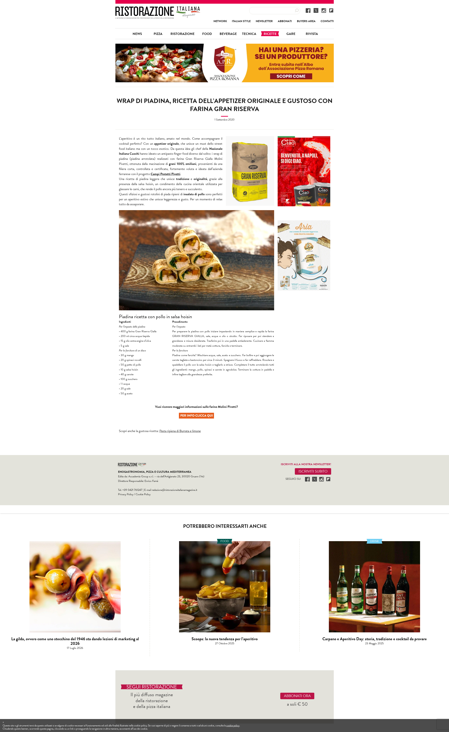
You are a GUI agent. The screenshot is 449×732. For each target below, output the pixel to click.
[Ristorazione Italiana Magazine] (157, 9)
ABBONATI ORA (297, 696)
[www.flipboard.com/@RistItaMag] (331, 10)
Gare (290, 33)
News (137, 33)
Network (220, 21)
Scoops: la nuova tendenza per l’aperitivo (225, 639)
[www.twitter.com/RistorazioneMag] (316, 10)
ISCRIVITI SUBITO (313, 471)
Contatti (327, 21)
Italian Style (241, 21)
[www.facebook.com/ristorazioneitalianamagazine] (308, 10)
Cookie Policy (143, 494)
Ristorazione (182, 33)
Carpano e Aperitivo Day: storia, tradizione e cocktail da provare (374, 639)
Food (207, 33)
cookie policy (232, 725)
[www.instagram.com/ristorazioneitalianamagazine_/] (324, 10)
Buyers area (306, 21)
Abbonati (285, 21)
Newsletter (264, 21)
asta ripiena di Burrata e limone (181, 430)
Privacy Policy (125, 494)
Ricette (270, 33)
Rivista (312, 33)
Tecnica (249, 33)
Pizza (158, 33)
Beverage (228, 33)
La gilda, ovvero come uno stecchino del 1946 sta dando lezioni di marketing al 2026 (75, 641)
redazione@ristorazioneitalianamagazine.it (174, 490)
